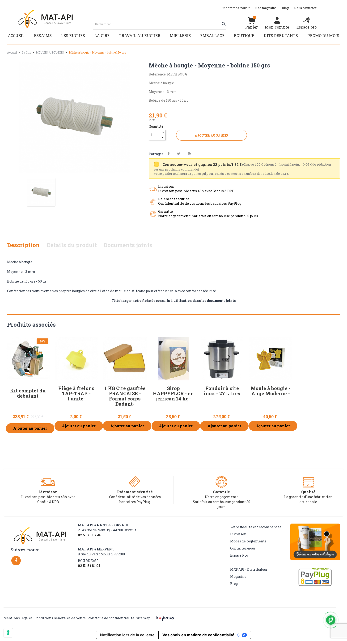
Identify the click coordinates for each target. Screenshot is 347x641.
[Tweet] (179, 153)
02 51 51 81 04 (89, 565)
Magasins (238, 576)
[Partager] (168, 153)
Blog (285, 8)
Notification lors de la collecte (127, 635)
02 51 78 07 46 (89, 535)
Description (23, 245)
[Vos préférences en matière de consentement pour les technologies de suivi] (8, 632)
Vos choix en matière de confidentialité (198, 635)
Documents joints (127, 245)
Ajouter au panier (211, 135)
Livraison (238, 534)
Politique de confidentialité (111, 618)
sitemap (143, 618)
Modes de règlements (248, 541)
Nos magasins (265, 8)
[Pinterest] (189, 153)
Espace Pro (239, 555)
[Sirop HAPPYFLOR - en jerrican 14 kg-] (173, 359)
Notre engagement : (221, 497)
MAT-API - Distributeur (249, 569)
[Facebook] (16, 560)
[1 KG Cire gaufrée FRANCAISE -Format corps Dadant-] (125, 359)
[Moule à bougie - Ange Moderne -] (270, 359)
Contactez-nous (243, 548)
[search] (224, 24)
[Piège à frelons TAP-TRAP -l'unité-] (76, 359)
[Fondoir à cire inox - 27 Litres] (222, 359)
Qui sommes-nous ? (235, 8)
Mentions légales (18, 618)
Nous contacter (305, 8)
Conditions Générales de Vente (60, 618)
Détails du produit (72, 245)
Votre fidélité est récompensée (255, 527)
